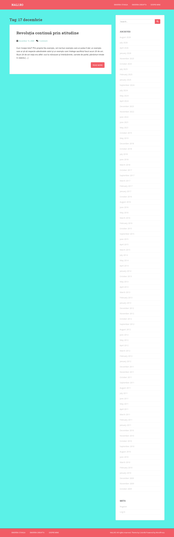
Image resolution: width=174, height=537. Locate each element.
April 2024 (124, 101)
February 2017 (126, 186)
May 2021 (124, 127)
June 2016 (124, 207)
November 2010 (127, 435)
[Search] (157, 21)
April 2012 (124, 345)
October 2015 (126, 228)
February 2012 (126, 356)
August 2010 (125, 451)
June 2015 (124, 239)
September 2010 (127, 446)
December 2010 (127, 430)
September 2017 (127, 175)
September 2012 (127, 324)
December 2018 (127, 143)
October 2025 (126, 64)
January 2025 (125, 79)
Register (123, 506)
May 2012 (124, 340)
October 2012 (126, 319)
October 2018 (126, 149)
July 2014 (124, 255)
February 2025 (126, 74)
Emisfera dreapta (139, 5)
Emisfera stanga (121, 5)
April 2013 (124, 287)
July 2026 (124, 42)
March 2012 (125, 350)
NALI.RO (17, 5)
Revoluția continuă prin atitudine (47, 32)
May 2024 (124, 95)
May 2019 (124, 138)
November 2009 (127, 483)
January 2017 (125, 191)
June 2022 (124, 117)
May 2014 (124, 260)
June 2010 (124, 457)
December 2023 (127, 106)
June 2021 (124, 122)
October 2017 (126, 170)
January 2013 (125, 303)
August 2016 (125, 202)
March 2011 (125, 414)
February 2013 (126, 297)
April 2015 (124, 244)
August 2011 (125, 388)
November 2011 (127, 372)
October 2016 (126, 196)
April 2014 (124, 265)
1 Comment (42, 41)
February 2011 (126, 419)
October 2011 (126, 377)
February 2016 (126, 223)
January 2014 (125, 271)
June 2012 (124, 334)
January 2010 (125, 473)
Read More (98, 65)
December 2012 (127, 308)
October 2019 (126, 133)
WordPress (160, 532)
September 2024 (127, 85)
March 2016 (125, 218)
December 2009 (127, 478)
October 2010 (126, 441)
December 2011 (127, 366)
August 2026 (125, 37)
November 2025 (127, 58)
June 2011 (124, 398)
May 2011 (124, 404)
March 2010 (125, 462)
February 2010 (126, 467)
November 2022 (127, 111)
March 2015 (125, 249)
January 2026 (125, 53)
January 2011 (125, 425)
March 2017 (125, 180)
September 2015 (127, 234)
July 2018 (124, 154)
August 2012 (125, 329)
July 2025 (124, 69)
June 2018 (124, 159)
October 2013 (126, 276)
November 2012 (127, 313)
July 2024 (124, 90)
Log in (122, 512)
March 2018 (125, 164)
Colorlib (143, 532)
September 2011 (127, 382)
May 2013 (124, 281)
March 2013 (125, 292)
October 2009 (126, 489)
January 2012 (125, 361)
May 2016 (124, 212)
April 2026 (124, 48)
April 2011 (124, 409)
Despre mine (155, 5)
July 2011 (124, 393)
